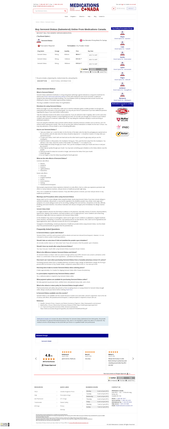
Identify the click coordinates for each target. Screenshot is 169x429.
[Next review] (133, 359)
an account (133, 4)
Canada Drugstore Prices (67, 391)
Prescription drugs (65, 395)
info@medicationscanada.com (45, 6)
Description (42, 81)
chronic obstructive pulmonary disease (55, 96)
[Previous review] (36, 359)
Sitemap (62, 409)
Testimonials (38, 402)
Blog (95, 16)
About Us (81, 16)
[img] (49, 359)
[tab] (42, 81)
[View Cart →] (113, 8)
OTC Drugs (63, 399)
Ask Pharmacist (38, 399)
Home (66, 16)
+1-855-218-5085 (124, 404)
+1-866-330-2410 (58, 4)
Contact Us (101, 16)
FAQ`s (36, 391)
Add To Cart (93, 55)
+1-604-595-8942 (127, 402)
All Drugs (37, 406)
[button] (4, 424)
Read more (69, 290)
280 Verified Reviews (49, 361)
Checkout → (131, 8)
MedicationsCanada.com (44, 319)
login (122, 4)
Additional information (61, 81)
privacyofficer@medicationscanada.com (78, 422)
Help (89, 16)
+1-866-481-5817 (44, 4)
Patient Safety (64, 402)
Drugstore (73, 16)
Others (42, 22)
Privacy (62, 406)
